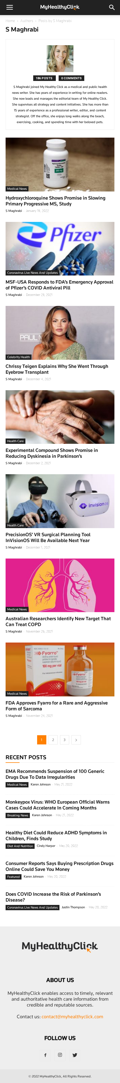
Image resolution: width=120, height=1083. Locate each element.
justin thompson (73, 907)
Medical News (17, 189)
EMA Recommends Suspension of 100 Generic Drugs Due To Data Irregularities (55, 774)
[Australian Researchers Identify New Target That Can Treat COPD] (60, 585)
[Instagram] (60, 1055)
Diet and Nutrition (20, 846)
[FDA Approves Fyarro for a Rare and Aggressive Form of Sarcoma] (60, 669)
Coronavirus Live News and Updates (32, 273)
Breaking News (17, 815)
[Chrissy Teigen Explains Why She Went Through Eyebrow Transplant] (60, 333)
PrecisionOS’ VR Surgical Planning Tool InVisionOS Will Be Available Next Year (48, 537)
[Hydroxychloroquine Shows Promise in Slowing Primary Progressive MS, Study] (60, 164)
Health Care (15, 441)
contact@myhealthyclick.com (72, 1016)
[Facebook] (45, 1055)
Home (10, 20)
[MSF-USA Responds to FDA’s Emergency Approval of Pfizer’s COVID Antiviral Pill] (60, 249)
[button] (112, 7)
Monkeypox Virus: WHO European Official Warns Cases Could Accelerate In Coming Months (58, 805)
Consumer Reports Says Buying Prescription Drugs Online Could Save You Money (60, 866)
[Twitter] (74, 1055)
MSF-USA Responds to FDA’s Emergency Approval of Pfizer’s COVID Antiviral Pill (59, 285)
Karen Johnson (41, 784)
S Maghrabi (14, 211)
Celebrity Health (18, 357)
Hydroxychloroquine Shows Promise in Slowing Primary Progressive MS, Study (55, 201)
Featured (13, 877)
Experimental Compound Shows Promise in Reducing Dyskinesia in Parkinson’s (52, 453)
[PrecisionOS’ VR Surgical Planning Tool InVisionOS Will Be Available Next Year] (60, 501)
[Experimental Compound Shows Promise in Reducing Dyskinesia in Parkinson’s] (60, 417)
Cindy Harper (46, 846)
